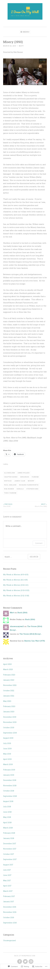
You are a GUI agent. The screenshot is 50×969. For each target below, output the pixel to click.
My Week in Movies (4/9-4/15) (15, 574)
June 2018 (7, 812)
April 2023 (7, 664)
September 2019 (10, 733)
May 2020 (7, 701)
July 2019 (7, 743)
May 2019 (7, 754)
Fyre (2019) (7, 505)
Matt (21, 46)
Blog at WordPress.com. (25, 956)
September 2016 (10, 922)
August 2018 (8, 801)
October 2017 (8, 854)
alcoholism (9, 473)
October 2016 (8, 917)
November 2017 (9, 849)
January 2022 (8, 696)
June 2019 (7, 748)
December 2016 (9, 907)
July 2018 (7, 806)
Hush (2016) (22, 612)
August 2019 (8, 738)
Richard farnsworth (28, 485)
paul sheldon (10, 485)
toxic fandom (10, 493)
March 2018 (8, 827)
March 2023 (8, 669)
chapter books (11, 477)
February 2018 (9, 833)
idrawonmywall (17, 626)
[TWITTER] (25, 961)
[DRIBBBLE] (30, 961)
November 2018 (9, 785)
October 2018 (8, 791)
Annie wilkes (24, 473)
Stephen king (32, 489)
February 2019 (9, 769)
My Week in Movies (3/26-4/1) (15, 585)
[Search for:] (15, 557)
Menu (26, 32)
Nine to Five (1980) (41, 505)
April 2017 (7, 885)
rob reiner (9, 489)
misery (31, 481)
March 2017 (8, 891)
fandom (35, 477)
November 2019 (9, 722)
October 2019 (8, 727)
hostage (8, 481)
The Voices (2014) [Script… (30, 634)
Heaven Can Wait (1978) (34, 641)
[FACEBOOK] (19, 961)
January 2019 (8, 775)
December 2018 (9, 780)
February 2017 (9, 896)
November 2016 (9, 912)
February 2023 (9, 675)
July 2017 (7, 870)
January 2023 (8, 680)
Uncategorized (9, 940)
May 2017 (7, 880)
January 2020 (8, 711)
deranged (24, 477)
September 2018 (10, 796)
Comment (38, 543)
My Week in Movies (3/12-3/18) (16, 595)
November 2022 (10, 685)
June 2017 (7, 875)
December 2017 (9, 843)
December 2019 (9, 717)
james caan (19, 481)
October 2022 (8, 690)
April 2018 (7, 822)
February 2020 (9, 706)
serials (20, 489)
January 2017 (8, 901)
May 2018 (7, 817)
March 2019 (8, 764)
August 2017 (8, 864)
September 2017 (10, 859)
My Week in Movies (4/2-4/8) (15, 580)
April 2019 (7, 759)
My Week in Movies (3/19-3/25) (16, 590)
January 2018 (8, 838)
